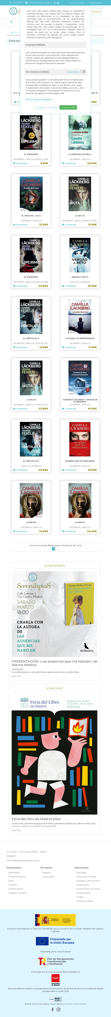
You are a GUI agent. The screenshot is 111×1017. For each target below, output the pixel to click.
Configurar (40, 107)
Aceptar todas (68, 107)
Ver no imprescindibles (38, 99)
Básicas (53, 107)
